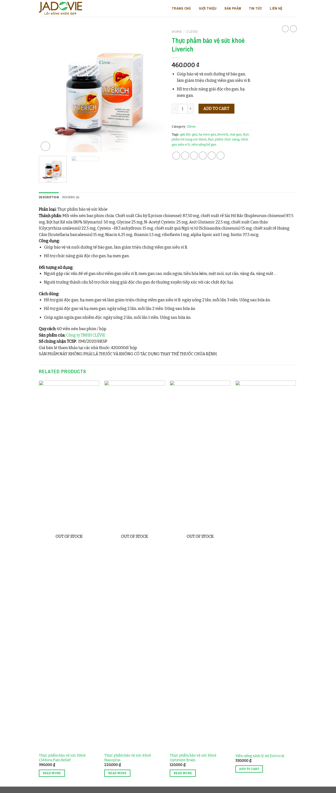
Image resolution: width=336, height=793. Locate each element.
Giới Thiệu (207, 8)
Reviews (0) (70, 197)
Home (177, 32)
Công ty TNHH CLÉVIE (85, 335)
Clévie (192, 32)
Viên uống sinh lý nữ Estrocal (259, 756)
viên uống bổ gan (203, 144)
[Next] (155, 89)
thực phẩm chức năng (223, 139)
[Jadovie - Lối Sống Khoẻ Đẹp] (60, 8)
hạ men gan (207, 134)
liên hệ (276, 8)
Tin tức (255, 8)
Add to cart (216, 108)
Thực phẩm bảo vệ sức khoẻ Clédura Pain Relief (62, 757)
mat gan (236, 134)
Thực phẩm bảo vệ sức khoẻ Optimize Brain (193, 757)
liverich (222, 134)
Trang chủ (181, 8)
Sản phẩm (232, 8)
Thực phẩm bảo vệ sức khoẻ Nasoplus (127, 757)
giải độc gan (188, 134)
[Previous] (47, 89)
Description (49, 197)
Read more (52, 773)
